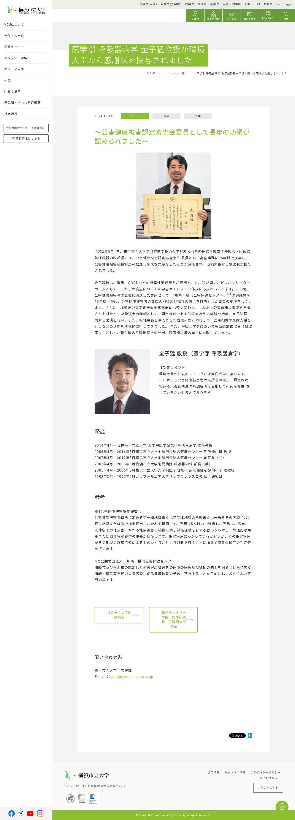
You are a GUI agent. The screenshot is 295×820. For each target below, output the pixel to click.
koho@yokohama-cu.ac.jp (131, 677)
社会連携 (10, 114)
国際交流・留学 (15, 58)
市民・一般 (252, 4)
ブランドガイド (268, 787)
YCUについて (14, 24)
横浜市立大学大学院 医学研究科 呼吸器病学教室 (174, 619)
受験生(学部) (148, 4)
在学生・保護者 (196, 4)
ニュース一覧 (176, 73)
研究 (7, 80)
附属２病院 (12, 91)
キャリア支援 (14, 69)
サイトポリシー (270, 778)
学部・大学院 (14, 36)
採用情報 (214, 772)
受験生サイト (14, 47)
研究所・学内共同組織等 (22, 102)
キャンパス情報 (235, 772)
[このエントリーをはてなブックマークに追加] (250, 736)
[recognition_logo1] (70, 795)
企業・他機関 (232, 4)
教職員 (268, 4)
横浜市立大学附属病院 (119, 615)
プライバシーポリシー (265, 772)
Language (283, 4)
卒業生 (214, 4)
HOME (151, 73)
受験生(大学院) (171, 4)
